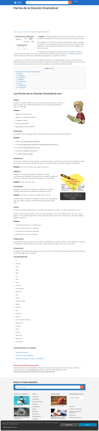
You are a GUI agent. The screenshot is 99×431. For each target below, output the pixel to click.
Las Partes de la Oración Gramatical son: (27, 71)
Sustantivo (20, 77)
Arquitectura (35, 396)
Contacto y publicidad (76, 408)
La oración (17, 60)
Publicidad (35, 411)
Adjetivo (20, 79)
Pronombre (21, 81)
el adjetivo (72, 52)
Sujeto (19, 73)
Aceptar (88, 424)
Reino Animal (35, 414)
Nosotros (72, 406)
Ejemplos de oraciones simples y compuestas (29, 358)
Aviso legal (14, 427)
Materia (34, 409)
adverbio (63, 55)
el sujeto (77, 44)
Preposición (21, 85)
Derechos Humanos (37, 401)
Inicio (15, 31)
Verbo (19, 83)
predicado (40, 46)
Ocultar (52, 68)
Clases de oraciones (22, 352)
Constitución (35, 399)
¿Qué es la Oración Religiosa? (25, 355)
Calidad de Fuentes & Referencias (75, 412)
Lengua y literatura (23, 31)
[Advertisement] (49, 20)
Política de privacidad (7, 427)
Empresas (35, 404)
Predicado (20, 75)
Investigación (36, 406)
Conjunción (21, 87)
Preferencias (68, 424)
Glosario (76, 1)
